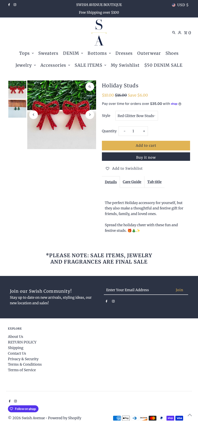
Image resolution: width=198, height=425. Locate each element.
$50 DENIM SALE (163, 65)
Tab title (154, 182)
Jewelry (23, 65)
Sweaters (48, 53)
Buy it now (146, 157)
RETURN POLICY (22, 342)
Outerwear (149, 53)
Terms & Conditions (25, 364)
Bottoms (97, 53)
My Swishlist (125, 65)
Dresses (124, 53)
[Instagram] (14, 5)
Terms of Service (22, 370)
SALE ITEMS (88, 65)
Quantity (109, 131)
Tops (24, 53)
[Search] (173, 32)
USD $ (183, 5)
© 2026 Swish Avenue (27, 418)
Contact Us (17, 353)
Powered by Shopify (64, 418)
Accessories (53, 65)
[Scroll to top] (189, 415)
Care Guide (132, 182)
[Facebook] (8, 5)
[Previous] (33, 114)
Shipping (15, 348)
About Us (15, 336)
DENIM (71, 53)
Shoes (172, 53)
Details (111, 182)
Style (106, 115)
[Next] (89, 114)
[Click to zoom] (89, 86)
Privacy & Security (23, 359)
